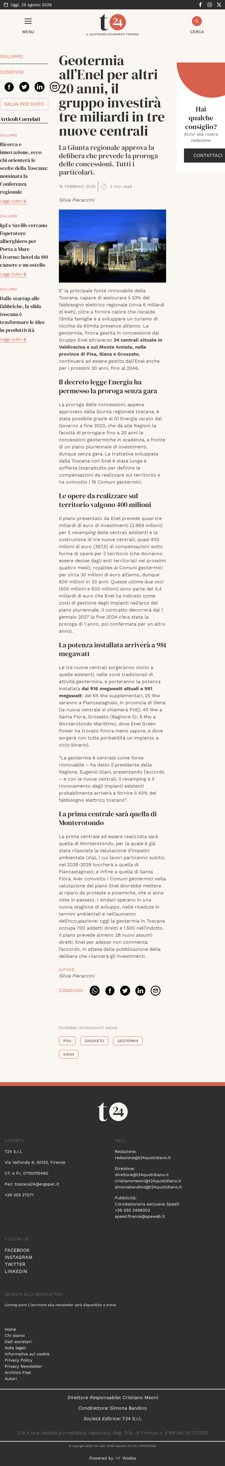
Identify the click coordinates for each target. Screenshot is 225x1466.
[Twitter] (219, 4)
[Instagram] (209, 4)
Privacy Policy (18, 1360)
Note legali (15, 1347)
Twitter (15, 1264)
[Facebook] (200, 4)
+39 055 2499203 (132, 1210)
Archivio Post (18, 1372)
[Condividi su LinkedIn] (39, 87)
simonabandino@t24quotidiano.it (148, 1187)
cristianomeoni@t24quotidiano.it (148, 1180)
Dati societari (18, 1341)
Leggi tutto (10, 201)
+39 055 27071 (19, 1195)
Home (10, 1329)
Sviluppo (11, 56)
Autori (11, 1378)
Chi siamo (15, 1335)
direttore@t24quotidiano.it (142, 1174)
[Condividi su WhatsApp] (94, 991)
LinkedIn (16, 1271)
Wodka (129, 1458)
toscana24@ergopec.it (37, 1184)
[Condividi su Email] (55, 87)
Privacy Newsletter (23, 1366)
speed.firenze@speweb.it (140, 1216)
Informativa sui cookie (27, 1354)
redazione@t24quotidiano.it (143, 1157)
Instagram (19, 1257)
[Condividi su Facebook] (9, 87)
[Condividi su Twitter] (24, 87)
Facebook (17, 1250)
